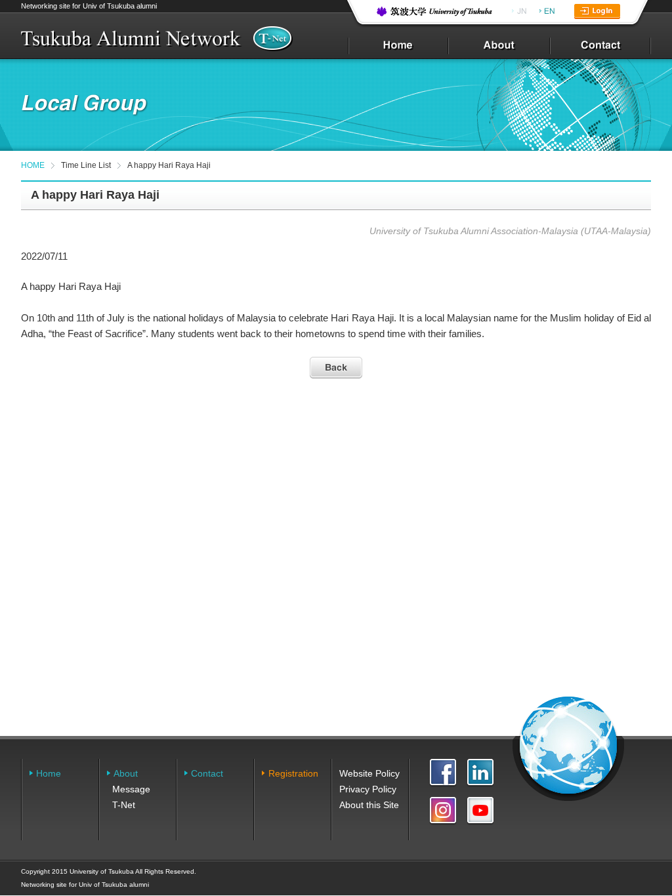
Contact (207, 773)
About (126, 773)
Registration (293, 773)
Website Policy (369, 773)
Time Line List (86, 165)
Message (131, 789)
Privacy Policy (367, 789)
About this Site (369, 805)
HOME (33, 165)
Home (48, 773)
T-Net (123, 805)
